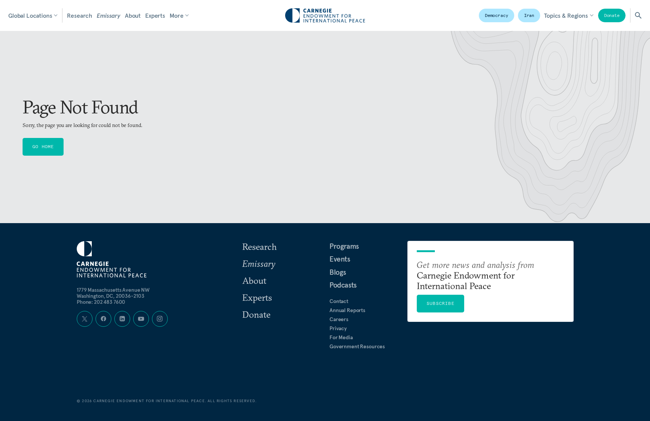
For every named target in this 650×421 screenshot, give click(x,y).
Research (79, 15)
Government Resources (357, 346)
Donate (612, 15)
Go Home (43, 146)
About (133, 15)
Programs (344, 246)
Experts (155, 15)
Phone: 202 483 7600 (101, 302)
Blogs (338, 272)
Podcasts (343, 284)
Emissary (108, 15)
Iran (529, 15)
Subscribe (440, 303)
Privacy (338, 328)
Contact (339, 301)
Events (340, 258)
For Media (341, 337)
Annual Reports (347, 310)
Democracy (496, 15)
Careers (339, 319)
